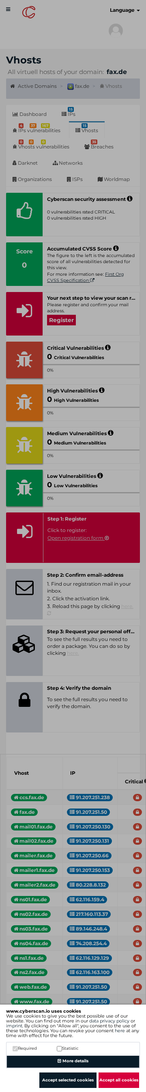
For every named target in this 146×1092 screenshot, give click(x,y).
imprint (14, 1026)
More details (74, 1061)
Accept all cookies (118, 1080)
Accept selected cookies (68, 1080)
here (120, 1030)
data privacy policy (109, 1021)
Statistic (70, 1048)
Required (27, 1048)
